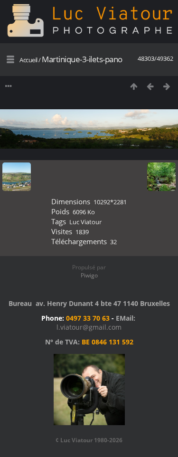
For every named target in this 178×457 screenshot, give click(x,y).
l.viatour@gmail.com (89, 327)
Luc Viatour (85, 222)
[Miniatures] (133, 86)
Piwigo (89, 275)
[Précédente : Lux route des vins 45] (150, 86)
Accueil (28, 60)
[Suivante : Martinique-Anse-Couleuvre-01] (167, 86)
